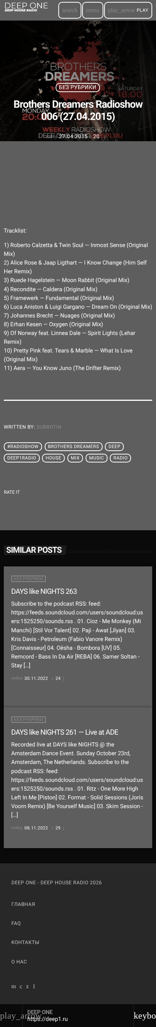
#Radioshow (23, 447)
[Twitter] (27, 987)
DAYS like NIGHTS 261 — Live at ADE (65, 732)
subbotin (49, 427)
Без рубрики (78, 88)
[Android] (34, 987)
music (96, 458)
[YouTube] (13, 987)
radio (121, 458)
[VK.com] (21, 987)
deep (115, 447)
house (54, 458)
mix (75, 458)
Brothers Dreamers (73, 447)
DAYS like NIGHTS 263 (44, 591)
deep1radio (21, 458)
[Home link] (31, 10)
